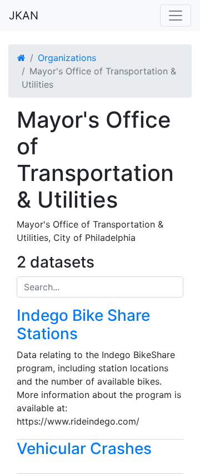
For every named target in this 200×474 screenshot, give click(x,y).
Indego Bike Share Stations (83, 325)
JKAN (23, 15)
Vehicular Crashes (84, 448)
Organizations (67, 57)
